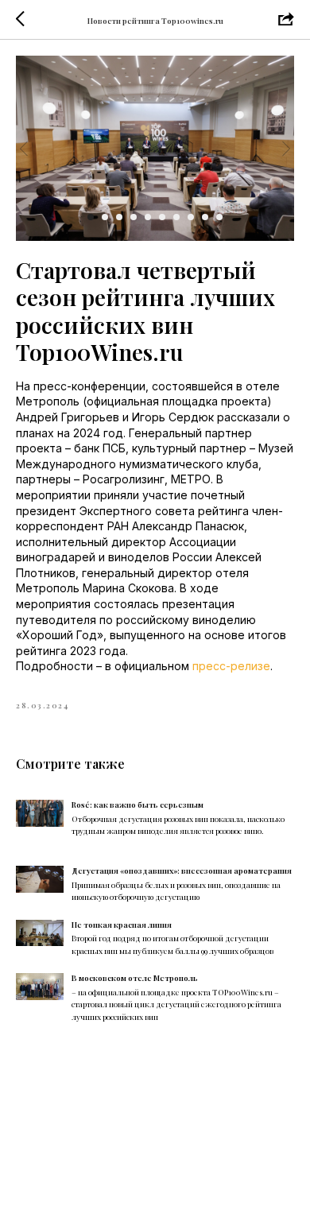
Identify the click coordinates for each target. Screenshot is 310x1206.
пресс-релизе (231, 666)
